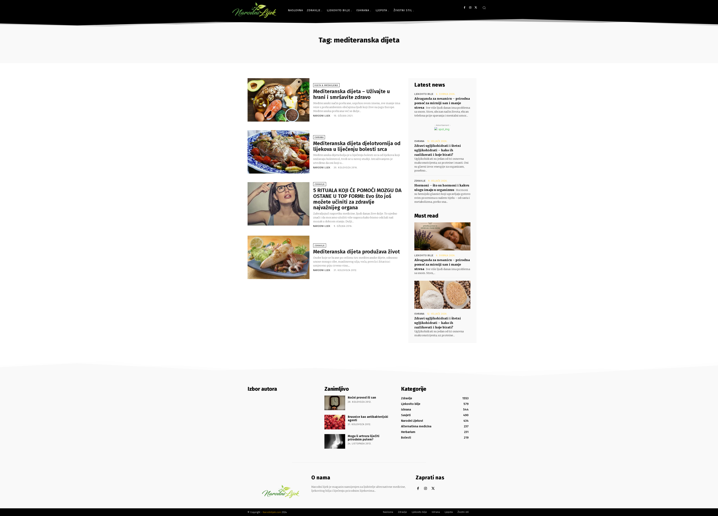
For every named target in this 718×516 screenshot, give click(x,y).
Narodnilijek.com (272, 512)
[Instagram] (470, 7)
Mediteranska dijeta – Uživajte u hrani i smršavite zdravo (351, 94)
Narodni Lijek (321, 115)
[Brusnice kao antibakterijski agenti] (334, 422)
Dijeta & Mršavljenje (326, 85)
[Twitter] (475, 7)
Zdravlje (319, 184)
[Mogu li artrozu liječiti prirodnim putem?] (334, 441)
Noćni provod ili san (362, 397)
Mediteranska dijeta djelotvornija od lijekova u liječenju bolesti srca (357, 146)
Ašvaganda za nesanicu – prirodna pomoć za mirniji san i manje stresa (442, 103)
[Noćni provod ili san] (334, 403)
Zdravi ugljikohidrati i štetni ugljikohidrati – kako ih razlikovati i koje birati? (437, 150)
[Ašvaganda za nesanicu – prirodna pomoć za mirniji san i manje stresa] (442, 236)
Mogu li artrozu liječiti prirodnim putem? (363, 437)
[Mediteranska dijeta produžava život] (278, 257)
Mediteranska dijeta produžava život (356, 252)
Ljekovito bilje (423, 94)
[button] (484, 8)
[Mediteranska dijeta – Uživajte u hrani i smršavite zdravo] (278, 100)
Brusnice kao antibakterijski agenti (368, 418)
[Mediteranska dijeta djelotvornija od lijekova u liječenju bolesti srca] (278, 152)
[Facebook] (464, 7)
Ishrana (319, 137)
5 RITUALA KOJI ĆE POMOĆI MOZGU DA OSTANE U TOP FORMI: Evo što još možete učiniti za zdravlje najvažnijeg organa (357, 199)
